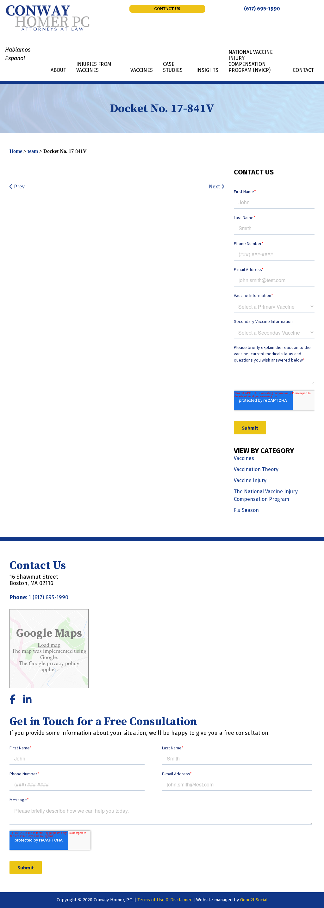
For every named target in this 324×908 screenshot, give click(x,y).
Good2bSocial (254, 900)
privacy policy (62, 663)
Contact (303, 70)
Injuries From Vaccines (93, 67)
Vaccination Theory (256, 469)
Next (215, 187)
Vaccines (141, 70)
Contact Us (167, 8)
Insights (207, 70)
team (33, 151)
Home (15, 151)
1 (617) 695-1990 (48, 597)
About (58, 70)
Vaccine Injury (250, 480)
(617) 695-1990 (262, 9)
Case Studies (173, 67)
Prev (19, 187)
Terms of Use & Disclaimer (164, 900)
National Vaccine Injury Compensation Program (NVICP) (250, 61)
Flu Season (246, 510)
